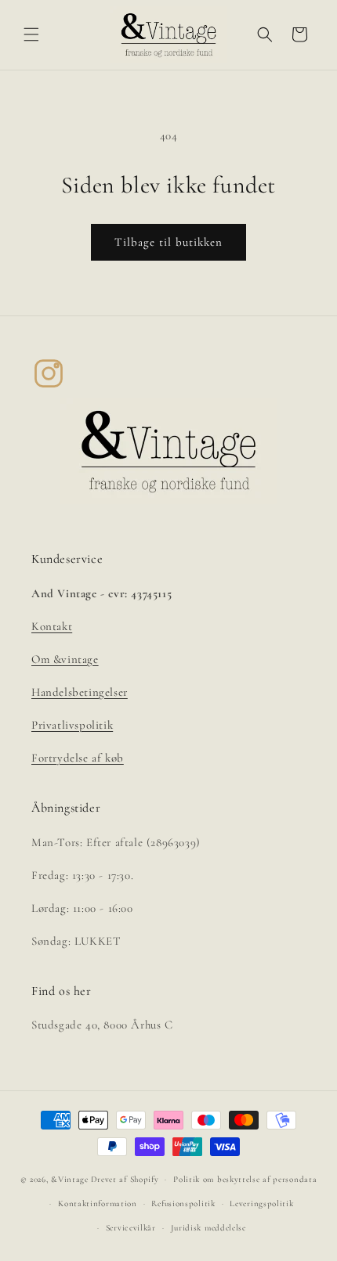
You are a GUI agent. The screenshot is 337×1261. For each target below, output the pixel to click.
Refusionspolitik (183, 1203)
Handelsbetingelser (79, 692)
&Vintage (70, 1179)
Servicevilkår (131, 1228)
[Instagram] (48, 373)
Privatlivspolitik (72, 725)
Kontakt (51, 626)
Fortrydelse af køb (77, 758)
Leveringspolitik (261, 1203)
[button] (31, 34)
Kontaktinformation (97, 1203)
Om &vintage (65, 659)
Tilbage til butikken (168, 242)
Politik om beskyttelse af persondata (245, 1179)
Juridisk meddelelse (208, 1228)
